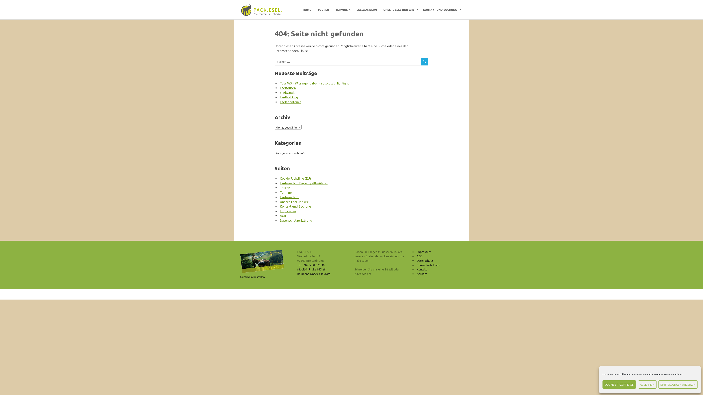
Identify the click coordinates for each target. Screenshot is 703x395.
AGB (283, 215)
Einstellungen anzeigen (677, 384)
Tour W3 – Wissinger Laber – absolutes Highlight (314, 83)
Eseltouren (288, 88)
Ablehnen (647, 384)
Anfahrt (422, 273)
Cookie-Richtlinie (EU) (295, 178)
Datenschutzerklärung (296, 220)
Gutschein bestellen (252, 277)
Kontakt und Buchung (440, 10)
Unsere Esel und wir (398, 10)
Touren (323, 10)
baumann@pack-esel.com (313, 273)
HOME (307, 10)
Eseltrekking (289, 97)
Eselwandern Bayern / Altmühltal (304, 183)
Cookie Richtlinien (428, 265)
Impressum (288, 211)
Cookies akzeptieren (619, 384)
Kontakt (422, 269)
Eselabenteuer (290, 102)
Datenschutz (425, 260)
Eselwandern (367, 10)
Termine (342, 10)
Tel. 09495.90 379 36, (311, 265)
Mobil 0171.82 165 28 (311, 269)
